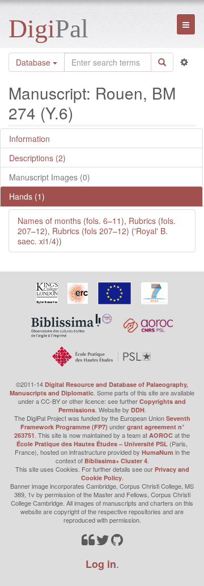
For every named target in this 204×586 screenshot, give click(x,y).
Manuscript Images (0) (49, 177)
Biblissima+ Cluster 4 (115, 460)
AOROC (161, 435)
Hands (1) (27, 196)
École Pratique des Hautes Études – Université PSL (92, 444)
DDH (137, 410)
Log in (101, 564)
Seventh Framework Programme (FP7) (105, 422)
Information (29, 138)
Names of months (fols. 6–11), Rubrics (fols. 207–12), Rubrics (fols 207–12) (97, 225)
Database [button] (34, 62)
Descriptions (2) (37, 157)
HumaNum (157, 452)
